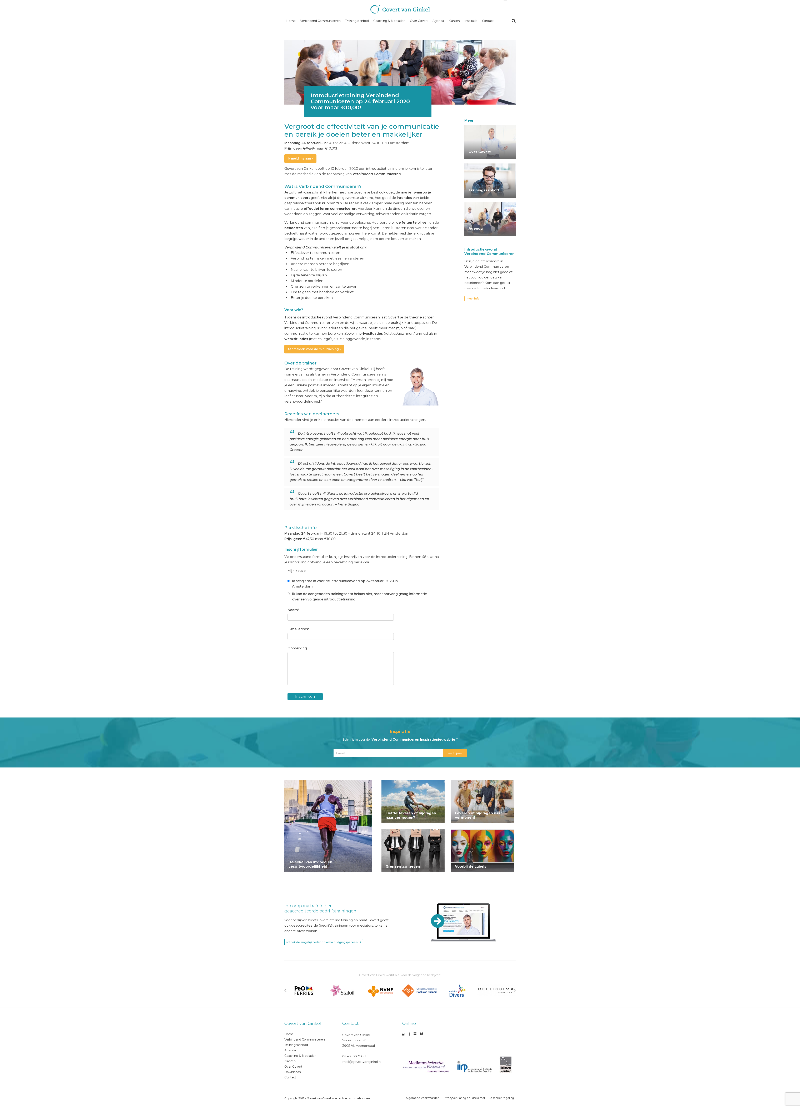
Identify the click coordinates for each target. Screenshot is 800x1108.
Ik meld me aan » (300, 158)
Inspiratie (471, 21)
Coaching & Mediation (389, 21)
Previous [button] (285, 990)
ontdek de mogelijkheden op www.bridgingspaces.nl (322, 942)
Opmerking (297, 648)
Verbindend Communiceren (320, 21)
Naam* (293, 610)
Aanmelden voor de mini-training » (314, 349)
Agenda (438, 21)
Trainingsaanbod (357, 21)
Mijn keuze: (297, 571)
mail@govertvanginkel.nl (361, 1062)
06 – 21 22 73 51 (354, 1056)
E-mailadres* (298, 629)
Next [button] (515, 990)
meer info (473, 298)
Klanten (454, 21)
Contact (488, 21)
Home (291, 21)
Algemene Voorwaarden (422, 1097)
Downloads (292, 1072)
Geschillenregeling (501, 1097)
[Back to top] (779, 1047)
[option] (303, 990)
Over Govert (419, 21)
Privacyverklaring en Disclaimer (464, 1097)
